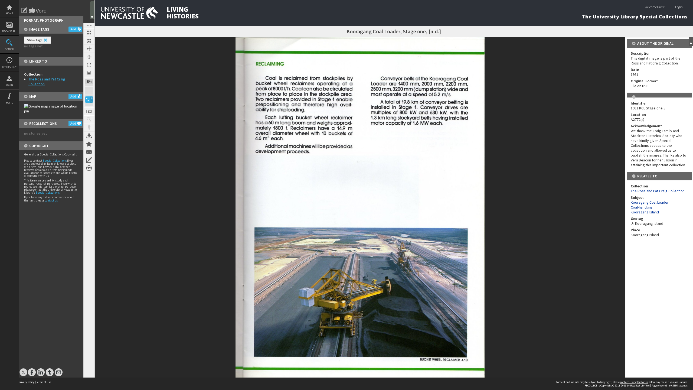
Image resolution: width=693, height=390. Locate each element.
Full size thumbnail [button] (89, 32)
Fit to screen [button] (89, 41)
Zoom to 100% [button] (89, 73)
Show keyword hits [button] (89, 119)
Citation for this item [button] (89, 168)
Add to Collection (89, 144)
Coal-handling (641, 207)
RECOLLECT (590, 385)
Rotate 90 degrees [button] (89, 65)
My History (9, 67)
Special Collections (55, 160)
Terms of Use (43, 382)
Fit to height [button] (89, 57)
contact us (51, 200)
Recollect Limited (640, 385)
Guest (661, 7)
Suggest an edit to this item (24, 10)
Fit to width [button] (89, 49)
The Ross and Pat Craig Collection (658, 190)
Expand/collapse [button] (691, 41)
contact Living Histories (634, 382)
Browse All (9, 31)
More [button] (9, 103)
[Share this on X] (23, 369)
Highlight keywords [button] (89, 127)
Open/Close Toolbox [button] (92, 10)
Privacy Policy (26, 382)
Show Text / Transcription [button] (89, 111)
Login (9, 85)
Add (73, 29)
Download (89, 136)
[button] (89, 99)
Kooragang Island (645, 212)
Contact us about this (89, 152)
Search (9, 49)
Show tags (35, 40)
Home (9, 13)
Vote (37, 10)
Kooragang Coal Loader (650, 202)
